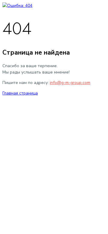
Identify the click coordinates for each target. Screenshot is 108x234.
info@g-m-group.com (70, 83)
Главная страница (20, 93)
